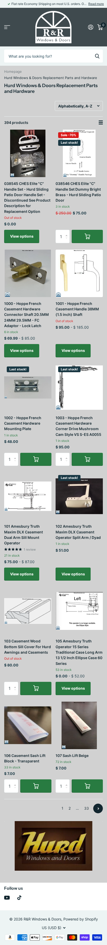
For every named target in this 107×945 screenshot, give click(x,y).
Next (98, 808)
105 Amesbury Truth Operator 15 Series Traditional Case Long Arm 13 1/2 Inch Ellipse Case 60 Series (79, 652)
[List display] (101, 122)
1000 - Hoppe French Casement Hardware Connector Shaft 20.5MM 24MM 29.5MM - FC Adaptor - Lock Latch (26, 314)
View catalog (7, 27)
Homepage (13, 71)
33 (86, 808)
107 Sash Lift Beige (72, 755)
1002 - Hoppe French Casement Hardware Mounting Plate (22, 423)
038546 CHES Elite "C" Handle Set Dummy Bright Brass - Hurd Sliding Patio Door (78, 191)
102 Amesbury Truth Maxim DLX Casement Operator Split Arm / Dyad (78, 532)
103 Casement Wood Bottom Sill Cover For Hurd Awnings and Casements (27, 646)
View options (22, 236)
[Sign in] (90, 27)
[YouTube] (7, 898)
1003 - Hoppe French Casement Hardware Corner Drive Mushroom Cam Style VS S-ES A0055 (78, 426)
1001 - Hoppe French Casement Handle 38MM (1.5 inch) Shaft (77, 309)
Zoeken (97, 56)
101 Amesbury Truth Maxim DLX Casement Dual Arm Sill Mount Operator (23, 534)
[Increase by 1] (67, 231)
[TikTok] (19, 897)
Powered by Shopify (80, 919)
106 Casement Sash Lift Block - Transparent (24, 758)
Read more (96, 4)
